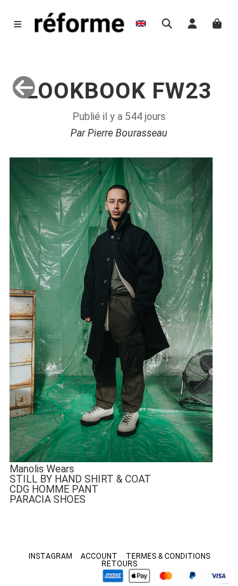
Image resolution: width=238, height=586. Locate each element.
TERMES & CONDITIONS (168, 556)
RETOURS (119, 563)
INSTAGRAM (50, 556)
